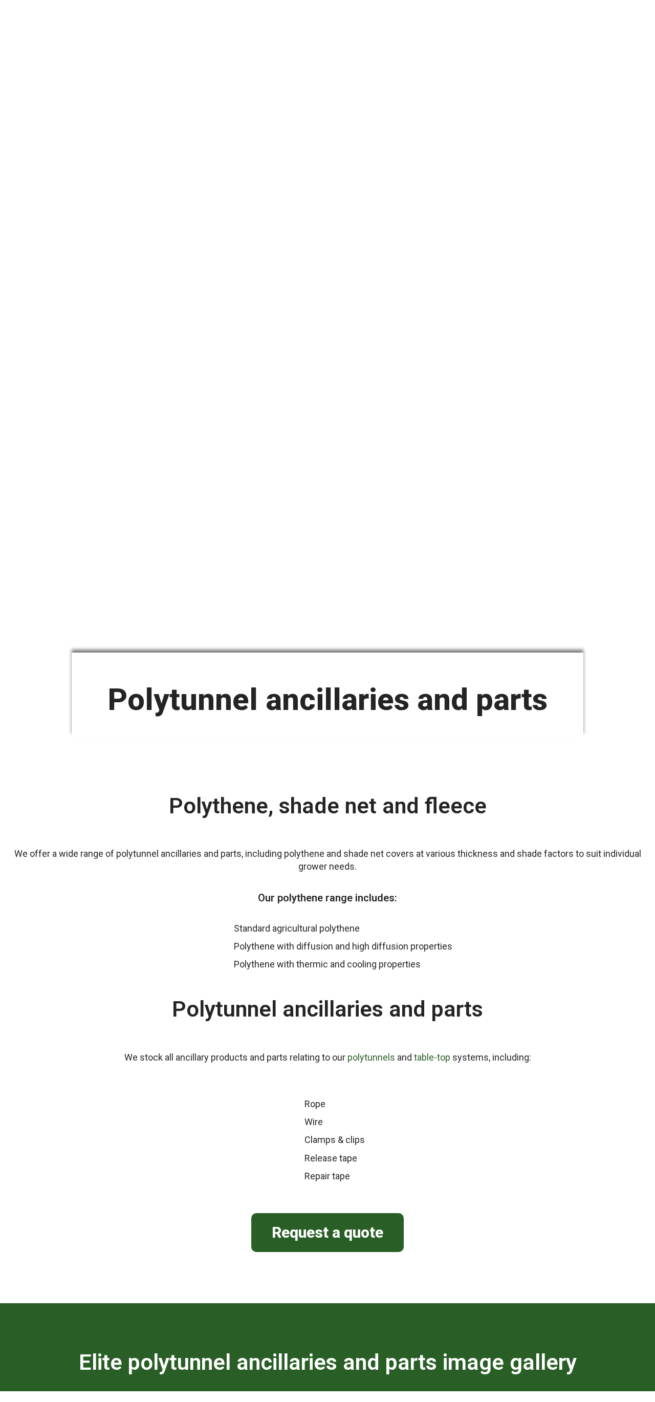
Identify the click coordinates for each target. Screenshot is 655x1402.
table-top (432, 1057)
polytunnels (371, 1057)
